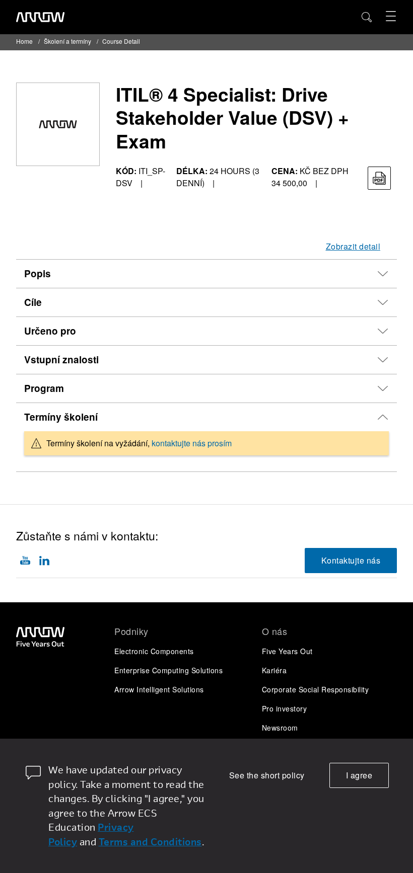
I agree (359, 775)
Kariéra (274, 670)
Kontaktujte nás (351, 560)
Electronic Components (154, 651)
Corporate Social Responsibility (315, 689)
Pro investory (284, 708)
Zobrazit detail (353, 246)
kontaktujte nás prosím (192, 443)
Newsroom (280, 728)
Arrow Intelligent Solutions (159, 689)
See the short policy (267, 775)
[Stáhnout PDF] (379, 178)
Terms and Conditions (150, 841)
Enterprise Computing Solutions (168, 670)
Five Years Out (287, 651)
